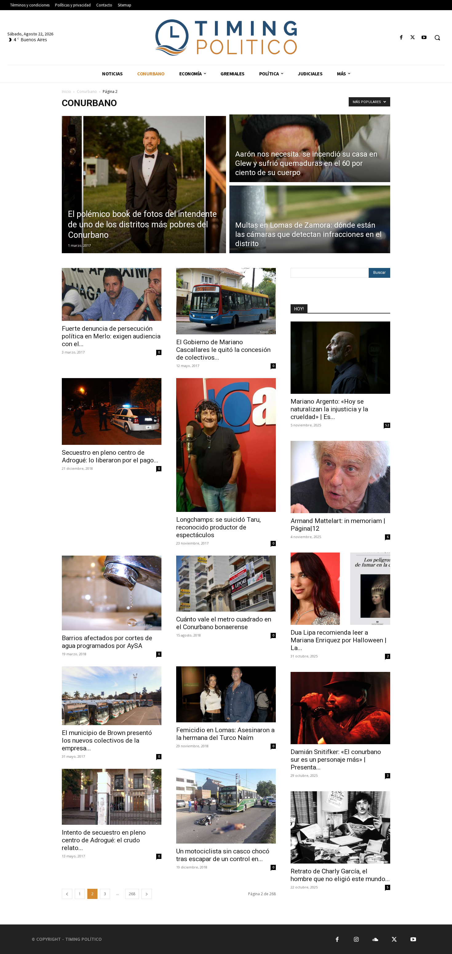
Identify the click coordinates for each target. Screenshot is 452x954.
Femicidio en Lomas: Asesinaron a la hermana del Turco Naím (225, 733)
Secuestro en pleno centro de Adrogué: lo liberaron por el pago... (110, 456)
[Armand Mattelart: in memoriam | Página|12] (340, 477)
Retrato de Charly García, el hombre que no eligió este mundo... (340, 875)
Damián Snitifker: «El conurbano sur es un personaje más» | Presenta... (336, 759)
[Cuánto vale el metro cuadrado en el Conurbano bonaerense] (226, 583)
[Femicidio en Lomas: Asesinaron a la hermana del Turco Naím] (226, 694)
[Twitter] (413, 38)
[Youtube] (424, 38)
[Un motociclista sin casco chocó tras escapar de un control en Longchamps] (226, 806)
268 (132, 893)
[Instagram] (356, 939)
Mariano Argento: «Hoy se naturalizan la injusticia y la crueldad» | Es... (329, 409)
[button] (437, 37)
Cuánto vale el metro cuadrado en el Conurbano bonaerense (223, 623)
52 (387, 425)
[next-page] (146, 894)
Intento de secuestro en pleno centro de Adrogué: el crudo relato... (104, 840)
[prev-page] (67, 894)
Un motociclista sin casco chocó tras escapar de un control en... (222, 855)
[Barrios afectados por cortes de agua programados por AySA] (111, 593)
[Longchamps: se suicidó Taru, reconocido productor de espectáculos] (226, 445)
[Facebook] (401, 38)
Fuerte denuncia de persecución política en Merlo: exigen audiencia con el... (111, 336)
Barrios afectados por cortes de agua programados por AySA (107, 641)
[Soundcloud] (375, 939)
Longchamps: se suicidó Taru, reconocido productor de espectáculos (218, 527)
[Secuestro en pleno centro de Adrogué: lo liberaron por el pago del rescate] (111, 411)
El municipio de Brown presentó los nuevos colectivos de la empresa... (107, 740)
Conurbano (87, 91)
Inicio (66, 91)
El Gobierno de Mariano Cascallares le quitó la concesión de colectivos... (223, 349)
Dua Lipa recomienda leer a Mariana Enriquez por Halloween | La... (339, 640)
